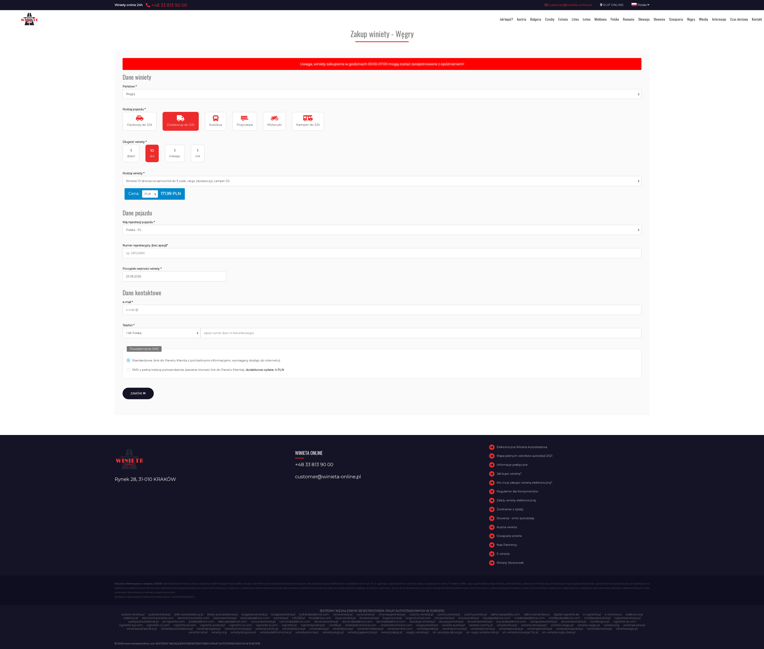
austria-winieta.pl (132, 614)
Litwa (575, 19)
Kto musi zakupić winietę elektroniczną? (524, 482)
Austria (521, 19)
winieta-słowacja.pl (534, 625)
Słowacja (644, 19)
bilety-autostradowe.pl (222, 614)
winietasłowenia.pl (599, 629)
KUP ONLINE (613, 5)
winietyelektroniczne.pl (275, 632)
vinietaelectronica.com (360, 625)
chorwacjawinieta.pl (392, 614)
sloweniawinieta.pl (479, 621)
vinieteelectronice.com (396, 625)
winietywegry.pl (333, 632)
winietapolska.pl (427, 629)
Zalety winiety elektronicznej (516, 500)
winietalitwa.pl (319, 629)
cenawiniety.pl (343, 614)
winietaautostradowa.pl (177, 629)
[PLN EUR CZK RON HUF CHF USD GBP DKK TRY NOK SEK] (150, 194)
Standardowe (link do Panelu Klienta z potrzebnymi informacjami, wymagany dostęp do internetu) (206, 360)
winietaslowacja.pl (511, 629)
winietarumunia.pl (454, 629)
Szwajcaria (676, 19)
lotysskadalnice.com (497, 618)
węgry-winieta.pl (417, 632)
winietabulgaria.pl (209, 629)
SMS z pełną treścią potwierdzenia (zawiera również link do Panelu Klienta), (208, 370)
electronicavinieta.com (157, 618)
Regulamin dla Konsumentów (517, 491)
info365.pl (298, 618)
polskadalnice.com (201, 621)
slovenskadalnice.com (357, 621)
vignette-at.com (624, 621)
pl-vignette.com (174, 621)
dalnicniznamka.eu (537, 614)
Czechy (549, 19)
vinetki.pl (335, 625)
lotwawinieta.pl (468, 618)
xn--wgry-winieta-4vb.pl (482, 632)
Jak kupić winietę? (509, 474)
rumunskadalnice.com (295, 621)
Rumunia (628, 19)
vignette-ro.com (240, 625)
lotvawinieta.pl (444, 618)
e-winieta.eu (613, 614)
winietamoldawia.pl (370, 629)
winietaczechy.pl (266, 629)
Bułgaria (535, 19)
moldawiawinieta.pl (597, 618)
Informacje (719, 19)
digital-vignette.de (566, 614)
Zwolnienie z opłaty (510, 509)
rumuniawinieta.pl (263, 621)
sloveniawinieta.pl (326, 621)
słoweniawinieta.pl (573, 621)
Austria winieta (507, 527)
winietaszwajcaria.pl (569, 629)
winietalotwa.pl (343, 629)
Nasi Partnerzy (507, 545)
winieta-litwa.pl (507, 625)
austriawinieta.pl (159, 614)
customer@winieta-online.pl (570, 5)
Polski (642, 5)
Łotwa (587, 19)
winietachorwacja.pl (238, 629)
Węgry (691, 19)
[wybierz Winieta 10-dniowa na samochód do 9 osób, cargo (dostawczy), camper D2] (382, 181)
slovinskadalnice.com (390, 621)
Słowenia (659, 19)
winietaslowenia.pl (539, 629)
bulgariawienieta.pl (254, 614)
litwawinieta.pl (369, 618)
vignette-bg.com (131, 625)
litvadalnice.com (320, 618)
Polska (615, 19)
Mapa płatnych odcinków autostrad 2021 (525, 456)
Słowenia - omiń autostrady (515, 518)
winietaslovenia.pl (483, 629)
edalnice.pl (131, 618)
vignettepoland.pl (313, 625)
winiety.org (219, 632)
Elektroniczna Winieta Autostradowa (522, 447)
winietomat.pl (198, 632)
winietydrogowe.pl (243, 632)
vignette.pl (289, 625)
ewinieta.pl (281, 618)
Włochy (703, 19)
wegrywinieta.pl (427, 625)
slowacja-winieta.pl (422, 621)
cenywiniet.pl (366, 614)
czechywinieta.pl (448, 614)
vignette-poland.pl (212, 625)
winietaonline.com (400, 629)
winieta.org (611, 625)
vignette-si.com (267, 625)
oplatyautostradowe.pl (143, 621)
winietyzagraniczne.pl (362, 632)
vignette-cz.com (158, 625)
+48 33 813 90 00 (168, 5)
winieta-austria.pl (453, 625)
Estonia (563, 19)
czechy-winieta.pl (421, 614)
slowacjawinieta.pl (451, 621)
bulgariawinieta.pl (283, 614)
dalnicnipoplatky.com (505, 614)
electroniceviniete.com (193, 618)
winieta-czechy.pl (481, 625)
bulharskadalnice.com (314, 614)
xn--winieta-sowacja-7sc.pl (520, 632)
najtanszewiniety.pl (628, 618)
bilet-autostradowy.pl (188, 614)
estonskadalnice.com (255, 618)
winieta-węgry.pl (588, 625)
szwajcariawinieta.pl (543, 621)
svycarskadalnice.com (511, 621)
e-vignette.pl (592, 614)
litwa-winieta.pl (345, 618)
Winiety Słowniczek (510, 563)
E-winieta (503, 554)
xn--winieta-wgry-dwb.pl (558, 632)
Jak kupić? (506, 19)
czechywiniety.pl (475, 614)
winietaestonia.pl (293, 629)
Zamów (137, 393)
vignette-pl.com (185, 625)
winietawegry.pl (627, 629)
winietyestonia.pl (306, 632)
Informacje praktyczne (512, 465)
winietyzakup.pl (391, 632)
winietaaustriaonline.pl (142, 629)
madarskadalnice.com (530, 618)
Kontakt (757, 19)
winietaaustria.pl (634, 625)
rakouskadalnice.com (232, 621)
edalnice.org (634, 614)
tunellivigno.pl (599, 621)
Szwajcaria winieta (509, 536)
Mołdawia (600, 19)
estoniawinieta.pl (224, 618)
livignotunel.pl (392, 618)
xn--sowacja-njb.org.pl (447, 632)
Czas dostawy (739, 19)
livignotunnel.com (418, 618)
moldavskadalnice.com (564, 618)
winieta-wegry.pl (562, 625)
